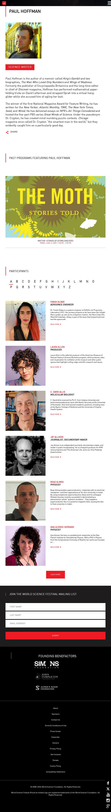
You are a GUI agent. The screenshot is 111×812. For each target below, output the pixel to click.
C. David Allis (62, 393)
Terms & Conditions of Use (55, 726)
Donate (56, 760)
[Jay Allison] (25, 456)
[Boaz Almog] (25, 501)
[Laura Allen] (25, 366)
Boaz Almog (57, 483)
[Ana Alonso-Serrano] (25, 546)
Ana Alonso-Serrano (62, 528)
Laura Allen (57, 348)
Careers (55, 743)
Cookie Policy (55, 766)
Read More (54, 324)
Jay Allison (68, 438)
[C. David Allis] (25, 411)
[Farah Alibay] (25, 321)
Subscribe (55, 737)
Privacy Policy (55, 749)
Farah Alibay (62, 303)
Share (14, 132)
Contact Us (55, 720)
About (55, 708)
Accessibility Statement (55, 772)
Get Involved (56, 754)
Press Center (55, 731)
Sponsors (55, 714)
